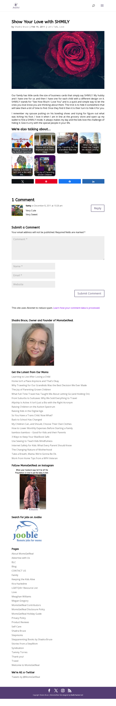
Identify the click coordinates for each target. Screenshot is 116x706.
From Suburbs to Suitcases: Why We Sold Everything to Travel (44, 398)
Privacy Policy (19, 618)
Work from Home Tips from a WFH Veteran (35, 458)
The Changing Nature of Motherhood (32, 449)
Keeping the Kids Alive (23, 579)
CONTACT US (19, 570)
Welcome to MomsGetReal (25, 665)
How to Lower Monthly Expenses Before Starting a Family (42, 428)
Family (15, 575)
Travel (15, 660)
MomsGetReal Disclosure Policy (28, 609)
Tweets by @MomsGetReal (26, 676)
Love (61, 26)
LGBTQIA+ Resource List (25, 587)
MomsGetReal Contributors (26, 605)
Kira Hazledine (19, 583)
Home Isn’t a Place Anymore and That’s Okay (35, 381)
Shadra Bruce (22, 26)
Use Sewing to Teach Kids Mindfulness (32, 441)
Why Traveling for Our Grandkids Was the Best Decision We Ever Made (49, 385)
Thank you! (17, 656)
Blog (14, 566)
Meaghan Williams (21, 596)
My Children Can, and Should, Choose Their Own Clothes (42, 424)
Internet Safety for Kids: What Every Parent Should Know (42, 445)
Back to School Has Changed (27, 419)
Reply (97, 208)
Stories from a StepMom (25, 643)
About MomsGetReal (23, 553)
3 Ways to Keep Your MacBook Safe (30, 436)
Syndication (18, 648)
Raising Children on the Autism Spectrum (33, 406)
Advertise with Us (21, 557)
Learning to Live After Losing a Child (31, 376)
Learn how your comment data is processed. (76, 307)
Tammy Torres (19, 652)
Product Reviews (20, 622)
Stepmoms (17, 635)
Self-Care (16, 626)
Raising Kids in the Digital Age (27, 411)
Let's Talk (53, 26)
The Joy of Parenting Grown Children (31, 389)
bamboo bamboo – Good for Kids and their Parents (39, 432)
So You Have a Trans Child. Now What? (32, 415)
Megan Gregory (20, 600)
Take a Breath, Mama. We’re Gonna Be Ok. (34, 453)
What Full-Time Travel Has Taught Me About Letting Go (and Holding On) (51, 393)
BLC (14, 562)
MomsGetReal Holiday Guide (27, 613)
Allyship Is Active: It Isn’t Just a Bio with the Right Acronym (42, 402)
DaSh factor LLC (77, 695)
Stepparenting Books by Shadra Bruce (32, 639)
